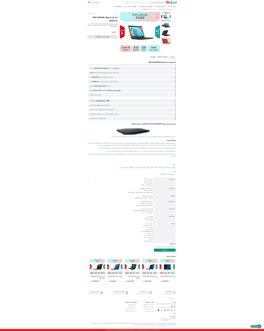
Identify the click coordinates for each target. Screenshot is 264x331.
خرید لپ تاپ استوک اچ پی (148, 304)
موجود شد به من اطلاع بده (102, 37)
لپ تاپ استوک (171, 6)
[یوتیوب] (158, 310)
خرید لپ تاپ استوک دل (148, 308)
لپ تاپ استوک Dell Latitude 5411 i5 (115, 277)
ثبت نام (93, 2)
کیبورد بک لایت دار (124, 167)
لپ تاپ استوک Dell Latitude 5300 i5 (150, 277)
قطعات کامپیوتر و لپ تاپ (129, 6)
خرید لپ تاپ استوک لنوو (148, 306)
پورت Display (142, 167)
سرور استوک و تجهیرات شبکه (144, 6)
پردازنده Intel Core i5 (159, 167)
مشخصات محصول (162, 57)
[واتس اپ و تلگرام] (164, 310)
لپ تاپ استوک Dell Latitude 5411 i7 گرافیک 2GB (98, 277)
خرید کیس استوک (131, 304)
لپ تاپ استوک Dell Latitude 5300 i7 (167, 277)
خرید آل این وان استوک (130, 308)
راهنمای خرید (116, 6)
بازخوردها (152, 57)
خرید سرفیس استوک (149, 311)
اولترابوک (173, 167)
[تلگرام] (171, 310)
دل (116, 14)
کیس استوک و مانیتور (159, 6)
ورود (97, 2)
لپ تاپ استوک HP (109, 143)
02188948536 (173, 319)
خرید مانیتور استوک (131, 306)
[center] (127, 2)
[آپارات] (174, 313)
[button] (91, 270)
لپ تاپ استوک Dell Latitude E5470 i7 (134, 277)
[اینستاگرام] (168, 310)
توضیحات (172, 57)
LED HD (148, 167)
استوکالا (105, 154)
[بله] (174, 310)
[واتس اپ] (161, 310)
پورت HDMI (131, 167)
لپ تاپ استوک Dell (161, 9)
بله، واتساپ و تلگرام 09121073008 (164, 319)
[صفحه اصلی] (175, 9)
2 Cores (137, 167)
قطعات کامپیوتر (124, 145)
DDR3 (152, 167)
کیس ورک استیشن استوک (130, 311)
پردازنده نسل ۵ (167, 167)
